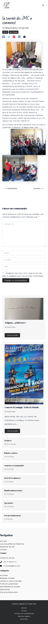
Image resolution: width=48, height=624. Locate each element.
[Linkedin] (19, 37)
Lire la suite (12, 335)
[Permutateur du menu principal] (43, 5)
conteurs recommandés (11, 581)
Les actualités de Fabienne (12, 544)
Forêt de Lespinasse (9, 584)
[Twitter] (9, 37)
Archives (13, 32)
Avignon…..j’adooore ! (15, 322)
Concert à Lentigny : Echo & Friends (22, 407)
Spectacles (5, 589)
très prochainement (9, 592)
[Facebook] (3, 37)
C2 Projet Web (30, 604)
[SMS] (24, 37)
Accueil (3, 541)
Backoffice (24, 619)
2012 (5, 32)
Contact (3, 549)
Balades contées (7, 578)
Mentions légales (24, 616)
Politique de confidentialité (24, 613)
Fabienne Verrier (7, 547)
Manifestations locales (10, 586)
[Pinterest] (14, 37)
